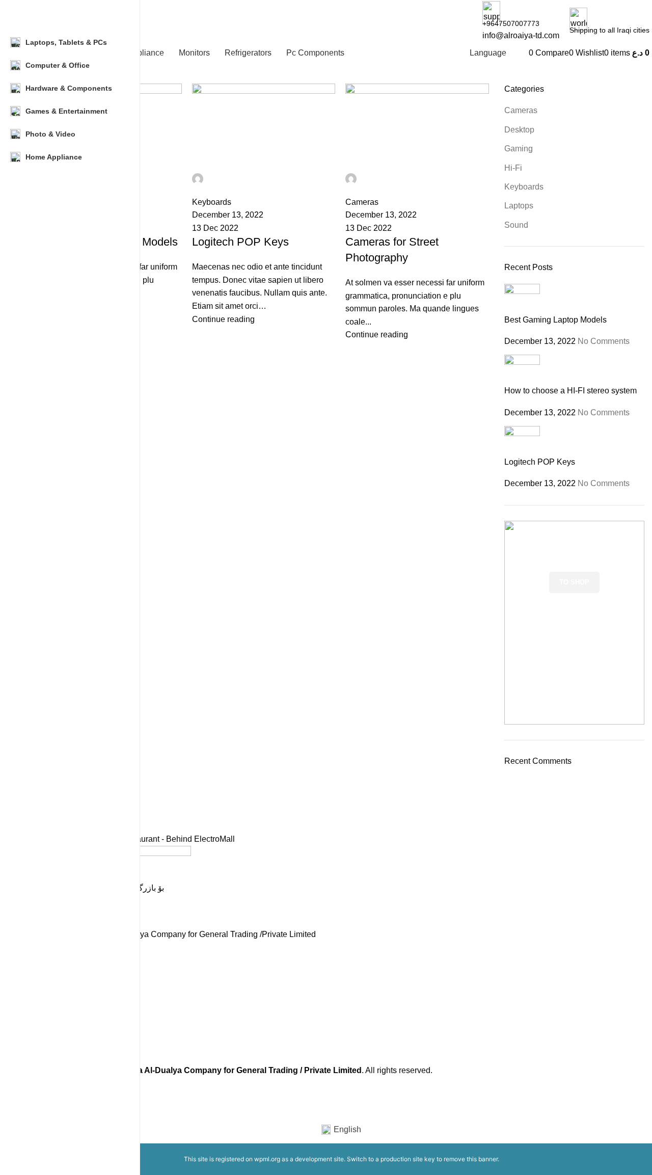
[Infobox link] (341, 809)
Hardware (54, 980)
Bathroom (54, 1032)
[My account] (526, 52)
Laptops (51, 962)
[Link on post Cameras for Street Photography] (341, 538)
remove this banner (471, 1159)
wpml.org (267, 1159)
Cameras (53, 997)
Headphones (58, 1015)
